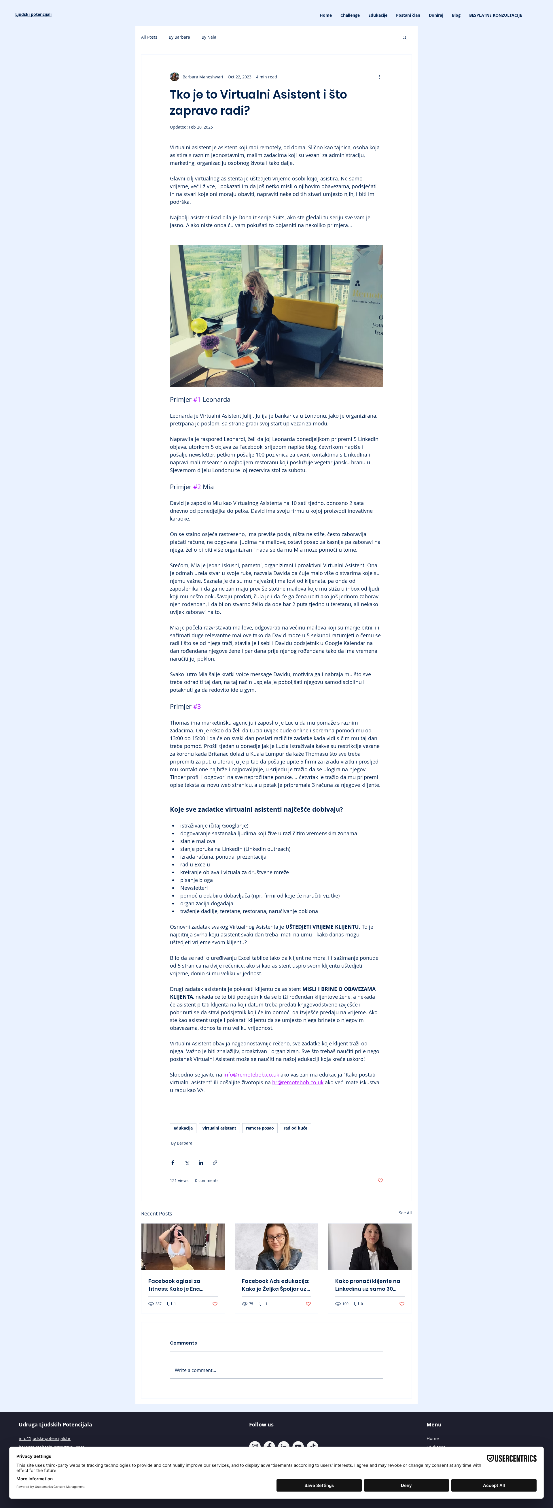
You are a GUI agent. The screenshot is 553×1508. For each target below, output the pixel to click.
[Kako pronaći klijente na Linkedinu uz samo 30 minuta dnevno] (370, 1247)
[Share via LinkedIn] (201, 1162)
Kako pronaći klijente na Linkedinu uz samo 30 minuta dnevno (367, 1285)
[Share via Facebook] (172, 1162)
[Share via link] (215, 1162)
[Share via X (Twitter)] (187, 1162)
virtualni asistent (219, 1128)
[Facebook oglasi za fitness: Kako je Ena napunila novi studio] (183, 1247)
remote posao (260, 1128)
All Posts (149, 37)
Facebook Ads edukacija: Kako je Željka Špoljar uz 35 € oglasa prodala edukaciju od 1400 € (275, 1285)
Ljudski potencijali (33, 14)
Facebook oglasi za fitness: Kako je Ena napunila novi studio (176, 1285)
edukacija (183, 1128)
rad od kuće (295, 1128)
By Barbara (179, 37)
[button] (378, 15)
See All (405, 1212)
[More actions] (379, 76)
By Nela (209, 37)
